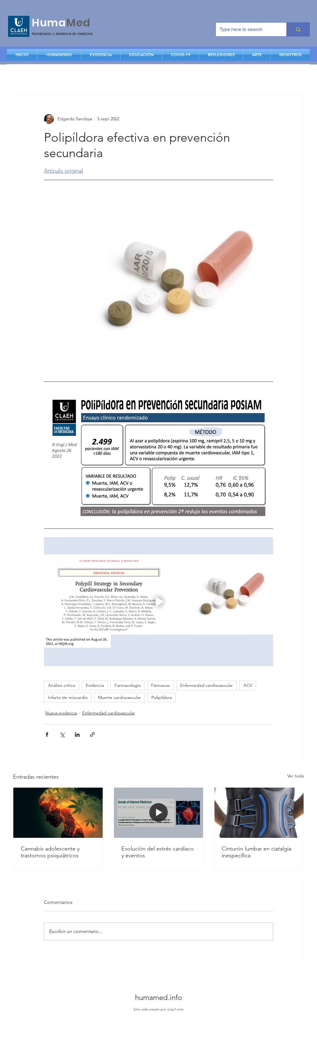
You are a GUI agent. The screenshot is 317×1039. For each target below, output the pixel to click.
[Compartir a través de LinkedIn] (77, 734)
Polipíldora (161, 697)
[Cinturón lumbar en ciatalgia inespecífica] (259, 813)
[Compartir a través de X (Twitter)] (62, 734)
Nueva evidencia (61, 713)
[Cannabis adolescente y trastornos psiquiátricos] (58, 813)
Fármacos (160, 685)
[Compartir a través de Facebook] (47, 734)
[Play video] (158, 601)
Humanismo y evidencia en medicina (62, 34)
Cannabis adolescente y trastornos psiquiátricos (50, 852)
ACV (247, 685)
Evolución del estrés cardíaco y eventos (157, 852)
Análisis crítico (61, 685)
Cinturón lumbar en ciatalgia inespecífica (256, 852)
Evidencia (95, 685)
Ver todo (295, 776)
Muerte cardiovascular (119, 697)
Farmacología (128, 685)
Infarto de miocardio (68, 697)
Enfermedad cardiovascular (206, 685)
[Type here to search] (298, 29)
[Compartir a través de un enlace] (92, 734)
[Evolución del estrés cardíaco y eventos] (158, 813)
